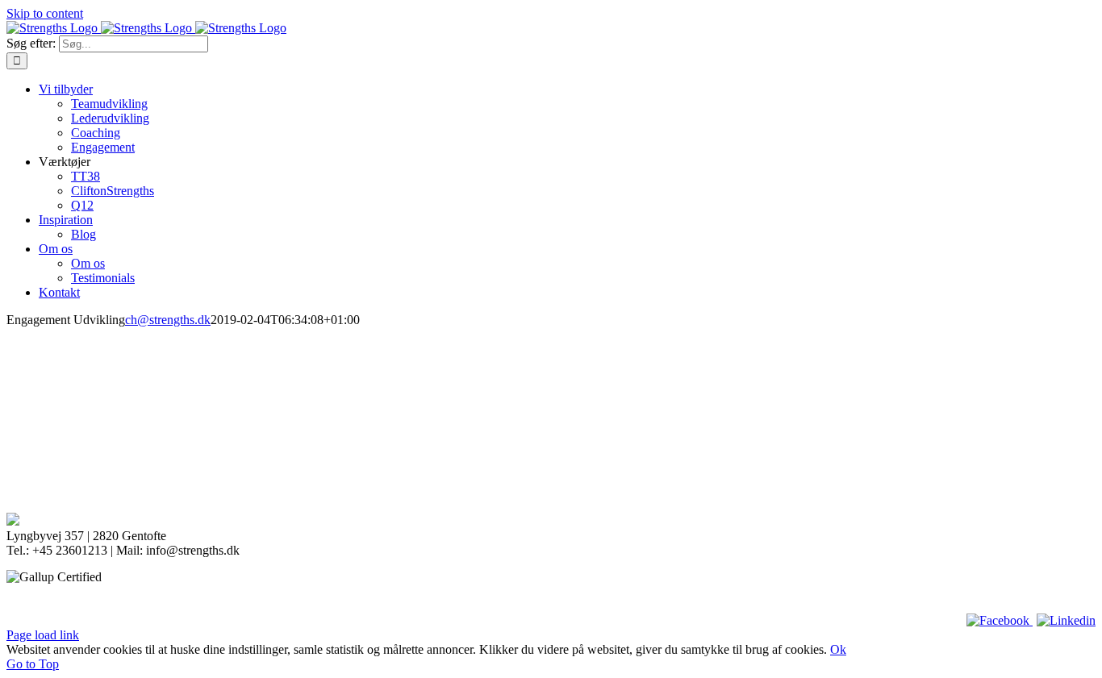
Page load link (42, 635)
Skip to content (44, 13)
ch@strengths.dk (168, 320)
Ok (838, 649)
